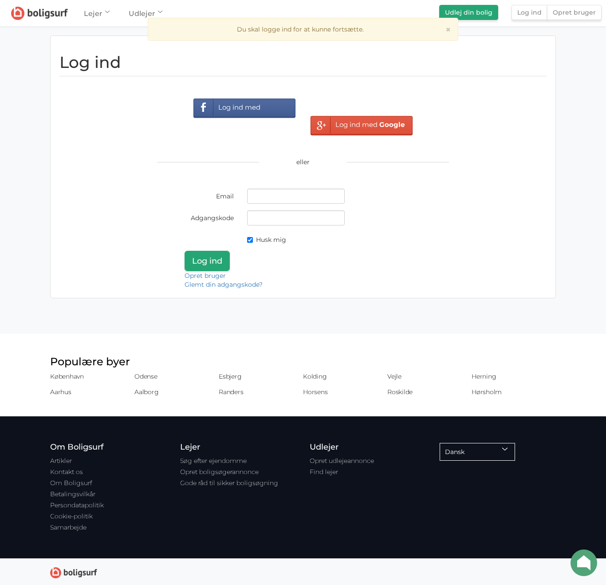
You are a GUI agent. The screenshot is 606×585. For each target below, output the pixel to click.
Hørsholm (487, 392)
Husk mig (271, 240)
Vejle (394, 376)
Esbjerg (230, 376)
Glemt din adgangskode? (224, 285)
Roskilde (400, 392)
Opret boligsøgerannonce (219, 472)
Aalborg (146, 392)
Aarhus (60, 392)
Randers (231, 392)
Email (225, 196)
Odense (145, 376)
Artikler (61, 461)
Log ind (529, 12)
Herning (484, 376)
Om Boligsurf (71, 483)
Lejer (93, 13)
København (67, 376)
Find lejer (324, 472)
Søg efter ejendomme (213, 461)
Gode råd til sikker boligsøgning (229, 483)
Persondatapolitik (77, 505)
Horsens (315, 392)
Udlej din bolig (468, 12)
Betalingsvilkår (72, 494)
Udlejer (142, 13)
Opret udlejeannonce (342, 461)
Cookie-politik (71, 516)
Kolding (315, 376)
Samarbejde (68, 527)
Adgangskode (212, 218)
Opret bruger (574, 12)
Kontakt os (66, 472)
